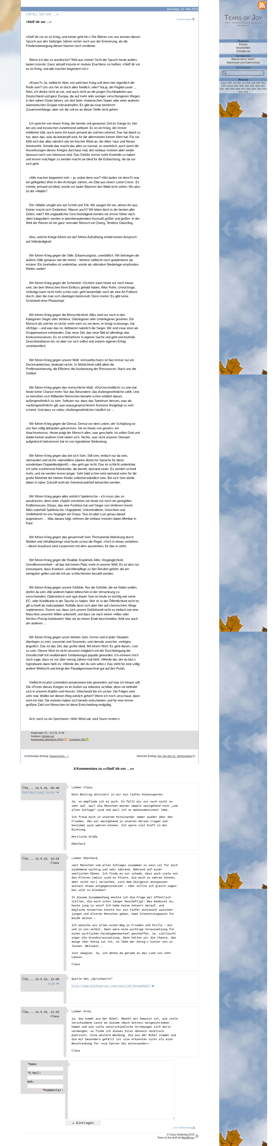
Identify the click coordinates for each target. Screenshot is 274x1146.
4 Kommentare (184, 19)
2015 (254, 89)
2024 (252, 86)
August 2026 (226, 83)
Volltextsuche (243, 67)
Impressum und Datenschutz (243, 62)
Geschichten (243, 47)
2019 (232, 89)
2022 (263, 86)
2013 (264, 89)
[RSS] (262, 5)
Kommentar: (52, 1090)
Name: (32, 1064)
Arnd (51, 983)
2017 (243, 89)
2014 (259, 89)
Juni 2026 (246, 83)
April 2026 (256, 83)
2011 (246, 92)
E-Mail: (34, 1073)
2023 (257, 86)
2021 (222, 89)
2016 (248, 89)
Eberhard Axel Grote (38, 792)
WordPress (188, 1137)
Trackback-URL (77, 739)
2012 (240, 92)
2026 (241, 86)
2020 (227, 89)
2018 (238, 89)
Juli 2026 (237, 83)
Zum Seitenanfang (182, 1127)
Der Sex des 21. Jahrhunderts (175, 756)
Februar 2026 (232, 86)
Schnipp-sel (48, 736)
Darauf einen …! (58, 756)
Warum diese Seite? (243, 59)
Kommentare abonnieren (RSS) (47, 739)
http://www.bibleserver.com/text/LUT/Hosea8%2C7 (110, 986)
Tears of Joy (243, 17)
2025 (247, 86)
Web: (30, 1081)
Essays (243, 44)
